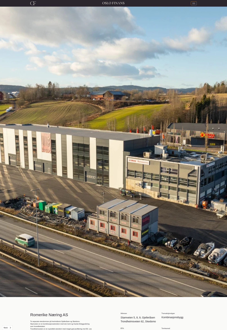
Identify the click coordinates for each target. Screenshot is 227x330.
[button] (57, 148)
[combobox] (7, 327)
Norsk (6, 328)
